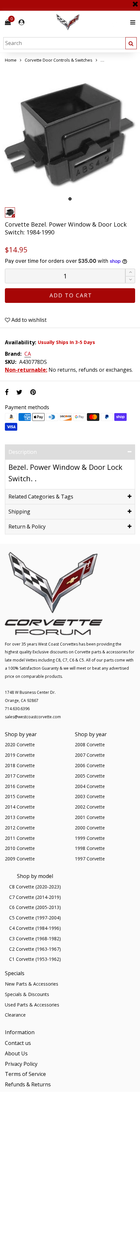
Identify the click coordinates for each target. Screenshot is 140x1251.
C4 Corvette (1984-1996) (35, 928)
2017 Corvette (20, 776)
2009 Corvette (20, 859)
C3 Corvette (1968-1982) (35, 938)
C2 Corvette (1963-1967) (35, 949)
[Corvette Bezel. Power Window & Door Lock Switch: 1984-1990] (70, 134)
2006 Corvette (90, 765)
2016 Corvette (20, 786)
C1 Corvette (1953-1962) (35, 959)
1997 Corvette (90, 859)
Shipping (19, 511)
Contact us (18, 1043)
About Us (16, 1053)
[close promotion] (135, 1)
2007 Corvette (90, 755)
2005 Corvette (90, 776)
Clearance (15, 1015)
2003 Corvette (90, 796)
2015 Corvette (20, 796)
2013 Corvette (20, 817)
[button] (130, 280)
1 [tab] (70, 199)
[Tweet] (19, 392)
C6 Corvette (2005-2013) (35, 907)
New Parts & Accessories (31, 984)
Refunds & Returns (28, 1084)
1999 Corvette (90, 838)
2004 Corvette (90, 786)
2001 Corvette (90, 817)
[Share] (6, 392)
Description (22, 451)
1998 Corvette (90, 848)
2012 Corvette (20, 828)
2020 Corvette (20, 744)
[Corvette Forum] (91, 22)
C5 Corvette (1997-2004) (35, 918)
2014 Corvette (20, 807)
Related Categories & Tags (40, 496)
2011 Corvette (20, 838)
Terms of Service (25, 1074)
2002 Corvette (90, 807)
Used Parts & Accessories (32, 1005)
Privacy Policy (21, 1063)
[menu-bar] (131, 22)
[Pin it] (33, 392)
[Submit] (131, 43)
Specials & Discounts (27, 994)
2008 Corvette (90, 744)
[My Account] (21, 22)
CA (27, 354)
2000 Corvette (90, 828)
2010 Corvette (20, 848)
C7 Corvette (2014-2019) (35, 897)
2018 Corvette (20, 765)
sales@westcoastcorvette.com (33, 717)
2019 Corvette (20, 755)
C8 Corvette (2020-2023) (35, 887)
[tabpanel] (70, 134)
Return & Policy (27, 526)
